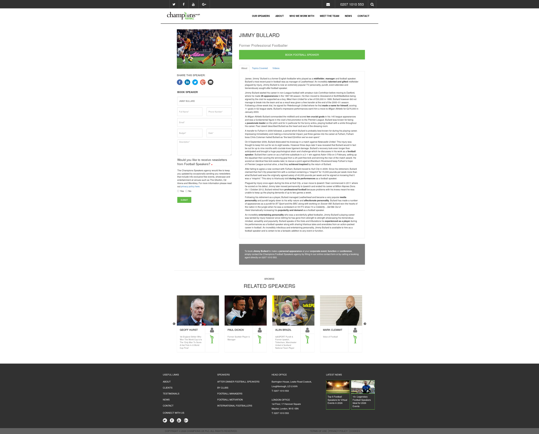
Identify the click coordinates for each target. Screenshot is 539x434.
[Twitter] (195, 81)
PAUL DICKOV (236, 329)
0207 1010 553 (352, 4)
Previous (179, 49)
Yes (182, 191)
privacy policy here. (190, 186)
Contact (363, 15)
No (189, 191)
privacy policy (338, 431)
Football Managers (229, 393)
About (279, 15)
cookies (355, 431)
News (348, 15)
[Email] (210, 81)
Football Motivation (230, 399)
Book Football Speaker (302, 54)
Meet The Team (329, 15)
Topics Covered (260, 68)
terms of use (318, 431)
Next (230, 49)
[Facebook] (179, 81)
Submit (184, 199)
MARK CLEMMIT (332, 329)
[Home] (191, 16)
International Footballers (234, 405)
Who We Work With (301, 15)
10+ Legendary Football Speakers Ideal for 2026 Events (362, 401)
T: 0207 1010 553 (280, 390)
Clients (168, 387)
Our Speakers (261, 15)
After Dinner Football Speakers (238, 381)
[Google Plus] (203, 81)
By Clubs (222, 387)
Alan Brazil (283, 329)
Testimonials (171, 393)
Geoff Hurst (189, 329)
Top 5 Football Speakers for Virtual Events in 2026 (337, 400)
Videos (275, 68)
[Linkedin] (187, 81)
